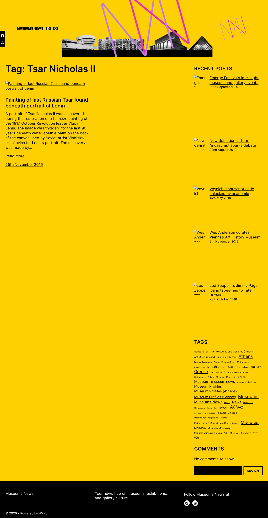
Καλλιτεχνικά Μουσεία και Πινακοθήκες (216, 423)
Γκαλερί (221, 412)
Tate (215, 408)
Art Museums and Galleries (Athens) (233, 351)
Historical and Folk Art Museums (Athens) (230, 372)
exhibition (218, 367)
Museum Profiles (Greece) (215, 397)
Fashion (231, 367)
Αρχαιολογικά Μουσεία (204, 413)
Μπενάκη (234, 433)
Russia (209, 408)
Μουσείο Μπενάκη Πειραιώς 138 (211, 433)
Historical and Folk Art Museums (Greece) (214, 377)
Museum (201, 381)
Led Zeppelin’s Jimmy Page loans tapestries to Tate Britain (234, 290)
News (236, 402)
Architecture (199, 352)
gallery (256, 367)
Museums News (208, 402)
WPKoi (43, 513)
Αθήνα (236, 407)
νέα (196, 437)
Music (227, 402)
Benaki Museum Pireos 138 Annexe (231, 362)
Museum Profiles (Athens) (215, 391)
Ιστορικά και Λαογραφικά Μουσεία (210, 417)
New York (248, 402)
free (238, 367)
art (208, 351)
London (241, 376)
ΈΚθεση (223, 407)
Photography (199, 408)
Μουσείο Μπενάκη (219, 428)
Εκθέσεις (232, 413)
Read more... (16, 156)
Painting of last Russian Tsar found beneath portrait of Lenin (46, 103)
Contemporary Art (202, 367)
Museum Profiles (208, 386)
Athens (246, 356)
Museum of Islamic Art (246, 382)
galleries (245, 367)
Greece (201, 371)
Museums (248, 396)
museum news (223, 381)
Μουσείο (200, 428)
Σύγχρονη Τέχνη (249, 433)
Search (253, 470)
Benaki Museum (203, 362)
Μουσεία (250, 422)
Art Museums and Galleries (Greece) (215, 357)
